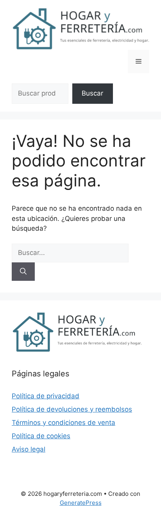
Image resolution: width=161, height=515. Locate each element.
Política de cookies (41, 436)
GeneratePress (81, 502)
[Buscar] (23, 271)
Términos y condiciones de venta (63, 422)
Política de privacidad (45, 396)
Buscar (92, 93)
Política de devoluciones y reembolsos (72, 409)
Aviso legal (28, 449)
